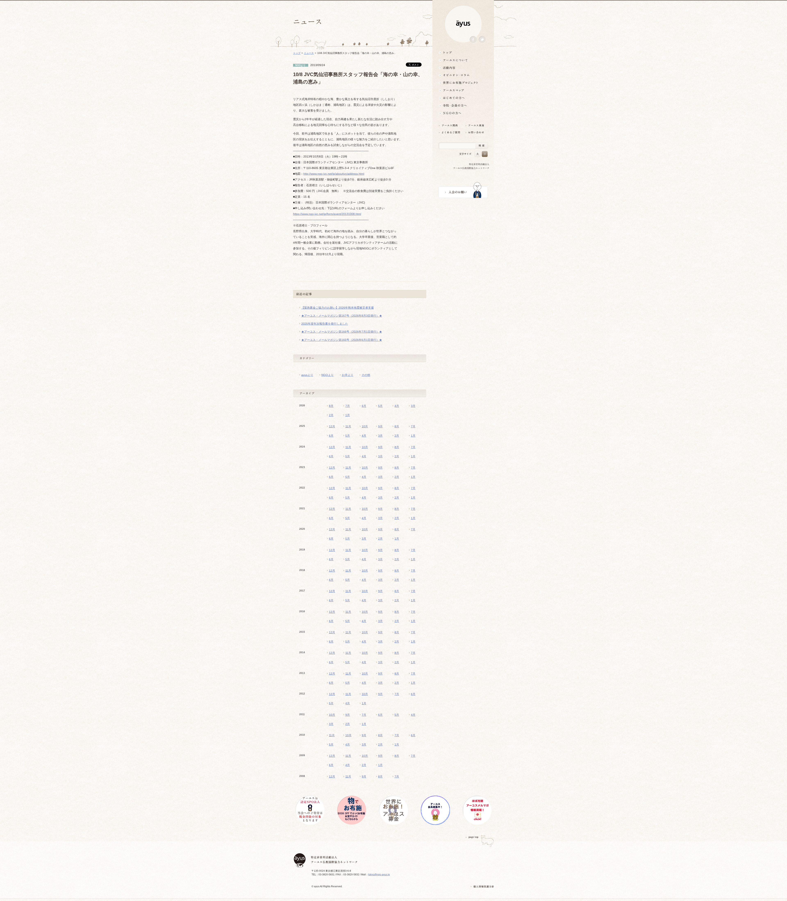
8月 (331, 406)
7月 (347, 406)
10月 (365, 426)
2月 (331, 415)
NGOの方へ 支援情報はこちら (463, 113)
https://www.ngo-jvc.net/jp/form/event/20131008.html (327, 214)
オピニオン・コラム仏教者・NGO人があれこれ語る (463, 75)
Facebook (473, 39)
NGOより (327, 375)
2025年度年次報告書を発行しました (324, 323)
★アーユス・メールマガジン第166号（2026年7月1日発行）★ (341, 331)
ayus (463, 24)
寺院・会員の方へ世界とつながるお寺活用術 (463, 105)
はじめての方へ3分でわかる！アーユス (463, 98)
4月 (397, 406)
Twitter (482, 39)
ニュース (309, 53)
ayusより (307, 375)
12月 (332, 426)
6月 (364, 406)
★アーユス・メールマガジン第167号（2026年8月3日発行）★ (341, 315)
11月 (348, 426)
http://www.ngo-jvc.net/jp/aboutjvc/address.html (333, 173)
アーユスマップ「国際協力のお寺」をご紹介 (463, 90)
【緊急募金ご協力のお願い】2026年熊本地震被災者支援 (337, 307)
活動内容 (463, 67)
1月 (347, 415)
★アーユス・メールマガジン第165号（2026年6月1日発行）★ (341, 339)
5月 (380, 406)
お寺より (347, 375)
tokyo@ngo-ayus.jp (379, 874)
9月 (380, 426)
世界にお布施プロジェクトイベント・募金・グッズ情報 (463, 82)
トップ (463, 52)
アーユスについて (463, 60)
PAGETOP (472, 837)
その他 (366, 375)
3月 (413, 406)
